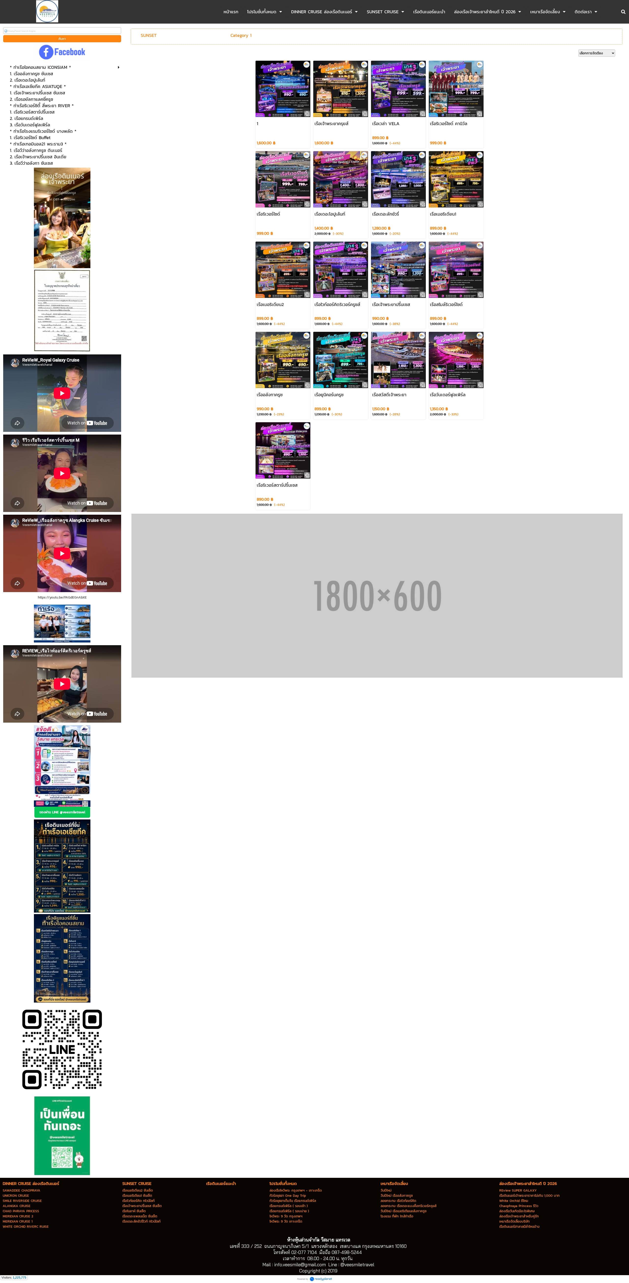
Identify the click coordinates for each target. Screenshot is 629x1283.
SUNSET (149, 35)
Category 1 (241, 35)
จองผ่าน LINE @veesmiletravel (62, 812)
